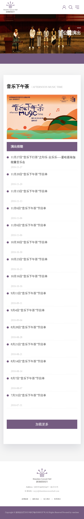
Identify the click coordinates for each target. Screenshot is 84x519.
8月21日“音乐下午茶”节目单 (28, 344)
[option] (42, 117)
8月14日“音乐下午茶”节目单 (28, 361)
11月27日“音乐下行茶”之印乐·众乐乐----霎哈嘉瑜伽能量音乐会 (43, 160)
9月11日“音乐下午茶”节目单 (28, 293)
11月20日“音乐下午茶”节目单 (29, 174)
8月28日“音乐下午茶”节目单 (28, 327)
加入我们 (46, 499)
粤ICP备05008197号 (37, 512)
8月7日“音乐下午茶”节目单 (28, 378)
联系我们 (57, 499)
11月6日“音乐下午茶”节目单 (28, 208)
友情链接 (25, 499)
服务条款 (35, 499)
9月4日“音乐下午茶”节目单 (28, 310)
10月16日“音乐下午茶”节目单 (29, 276)
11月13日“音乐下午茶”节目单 (29, 191)
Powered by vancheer (70, 512)
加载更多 (42, 424)
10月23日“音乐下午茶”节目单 (29, 259)
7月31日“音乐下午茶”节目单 (28, 395)
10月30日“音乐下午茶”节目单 (29, 242)
